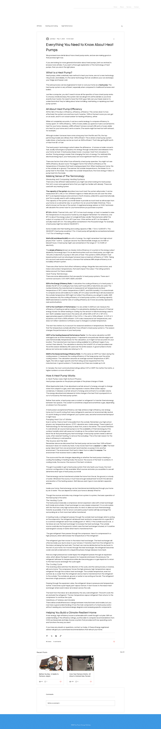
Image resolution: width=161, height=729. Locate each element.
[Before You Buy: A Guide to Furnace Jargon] (50, 663)
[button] (122, 26)
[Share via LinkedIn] (56, 636)
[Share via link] (60, 636)
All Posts (39, 26)
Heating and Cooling (51, 26)
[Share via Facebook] (47, 636)
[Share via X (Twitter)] (51, 636)
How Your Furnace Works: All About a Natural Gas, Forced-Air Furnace (80, 675)
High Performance (66, 26)
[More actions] (114, 39)
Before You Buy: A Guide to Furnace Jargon (49, 675)
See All (122, 652)
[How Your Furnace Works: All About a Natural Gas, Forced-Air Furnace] (80, 663)
